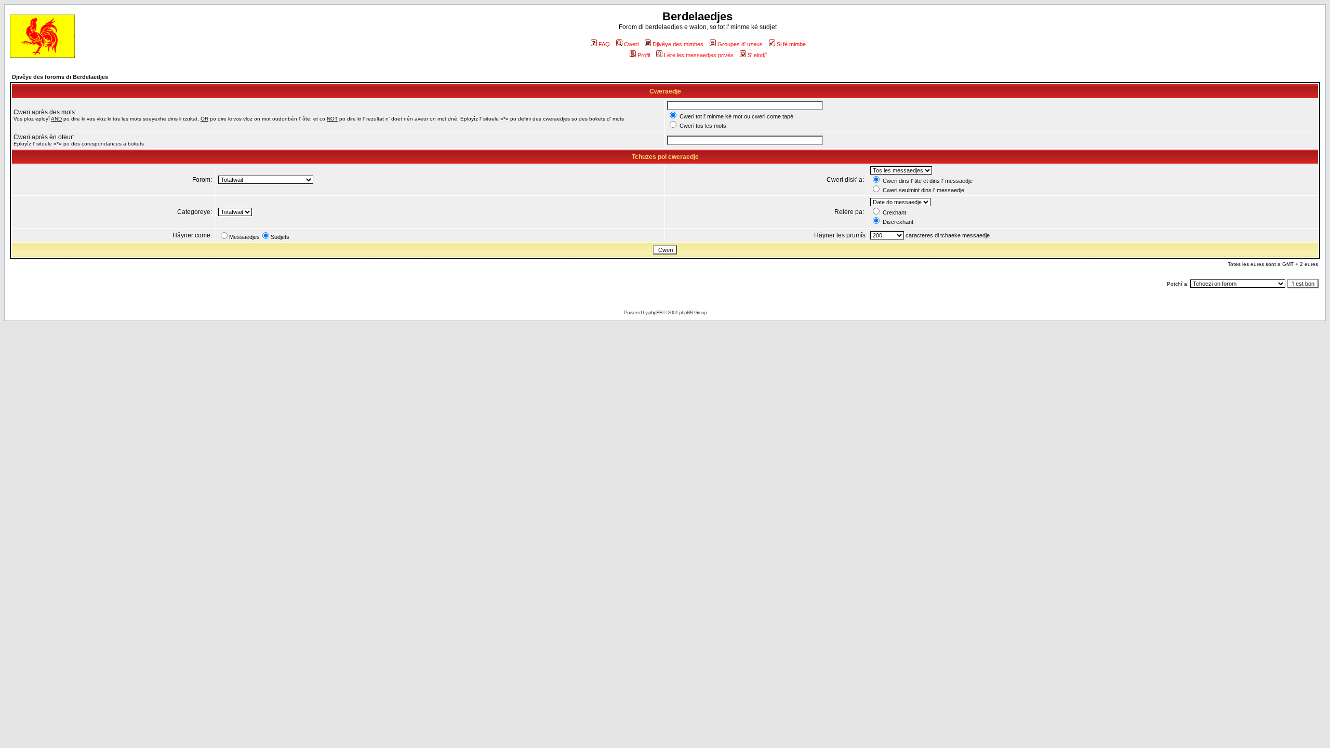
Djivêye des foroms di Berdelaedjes (60, 77)
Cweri (631, 44)
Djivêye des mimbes (678, 44)
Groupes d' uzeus (740, 44)
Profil (643, 55)
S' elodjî (757, 55)
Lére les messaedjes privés (699, 55)
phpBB (655, 312)
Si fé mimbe (791, 44)
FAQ (604, 44)
